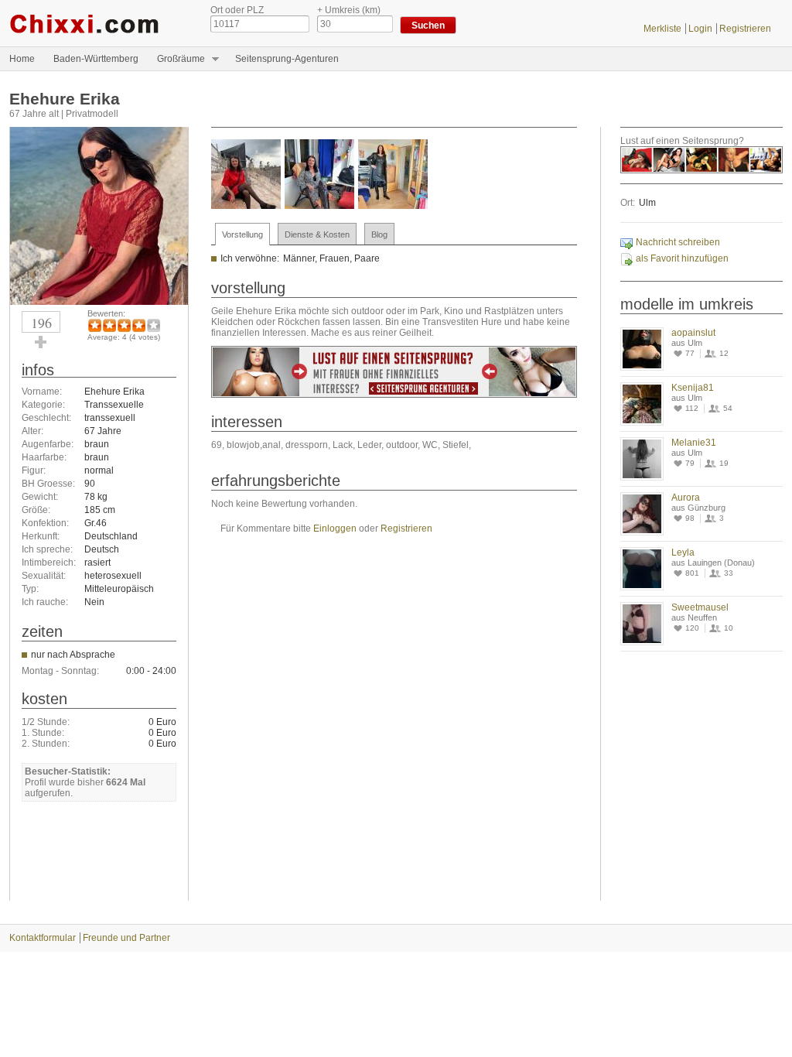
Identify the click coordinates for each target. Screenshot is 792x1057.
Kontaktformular (42, 937)
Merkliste (662, 28)
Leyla (683, 552)
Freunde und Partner (126, 937)
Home (22, 58)
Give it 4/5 (138, 325)
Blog (379, 234)
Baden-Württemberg (95, 58)
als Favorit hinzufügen (682, 258)
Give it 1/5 (94, 325)
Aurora (685, 497)
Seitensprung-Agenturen (287, 58)
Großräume (176, 59)
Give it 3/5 (124, 325)
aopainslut (693, 332)
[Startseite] (98, 23)
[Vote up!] (41, 342)
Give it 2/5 (109, 325)
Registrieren (745, 28)
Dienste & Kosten (317, 234)
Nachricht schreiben (678, 242)
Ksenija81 (692, 387)
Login (700, 28)
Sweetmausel (700, 607)
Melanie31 (693, 442)
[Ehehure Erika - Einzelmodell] (99, 301)
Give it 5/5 (153, 325)
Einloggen (335, 528)
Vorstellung (242, 234)
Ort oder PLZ (237, 10)
